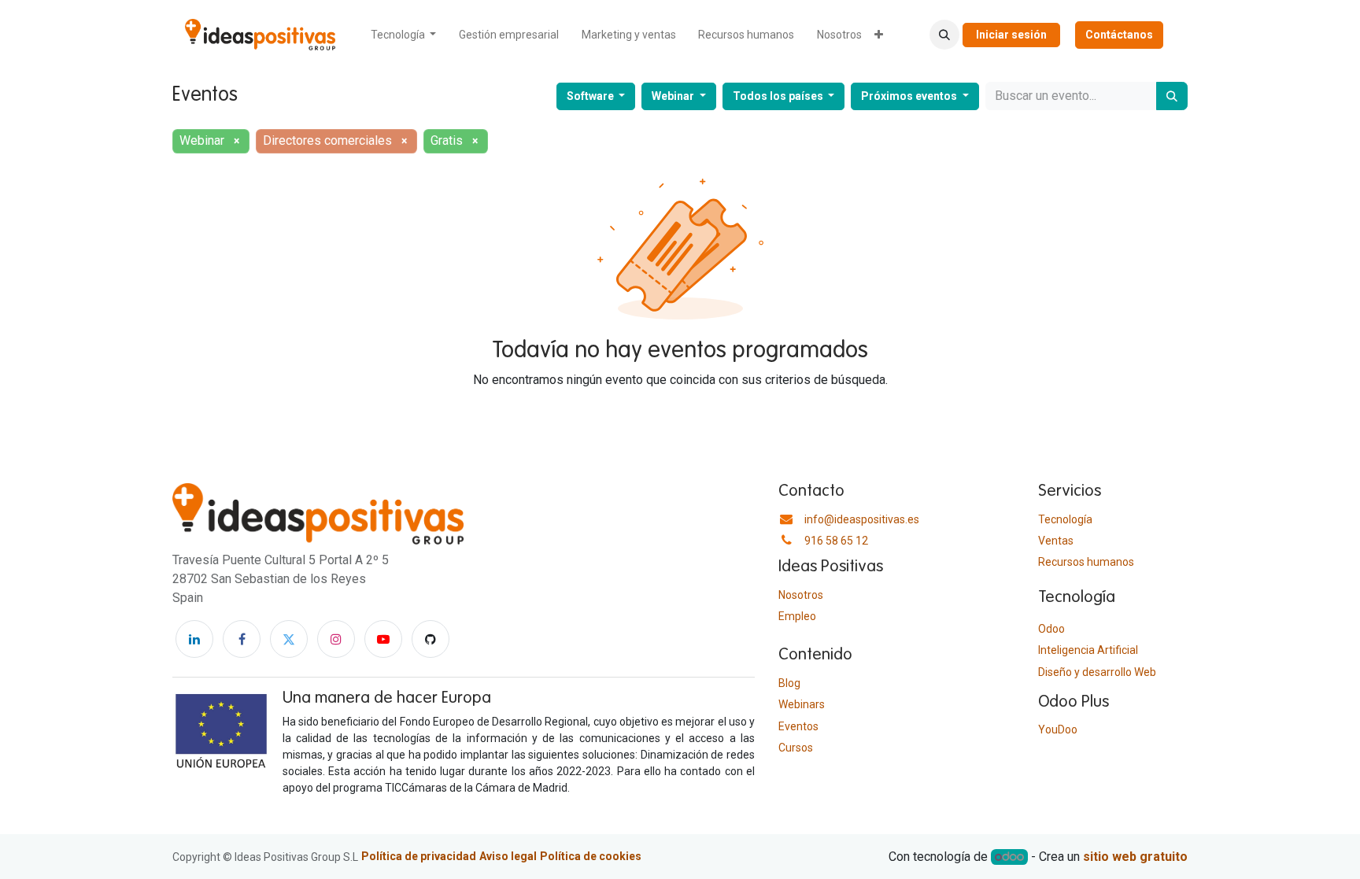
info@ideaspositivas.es (861, 519)
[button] (944, 35)
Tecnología (1065, 519)
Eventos (798, 726)
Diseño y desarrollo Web (1097, 672)
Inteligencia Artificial (1088, 650)
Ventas (1056, 540)
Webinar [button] (674, 96)
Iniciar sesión (1011, 34)
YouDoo (1057, 729)
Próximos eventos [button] (910, 96)
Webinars (801, 704)
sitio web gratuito (1135, 856)
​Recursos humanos (1086, 562)
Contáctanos (1119, 34)
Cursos (795, 747)
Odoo (1051, 628)
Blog (789, 683)
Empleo (797, 616)
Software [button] (591, 96)
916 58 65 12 (836, 540)
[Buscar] (1172, 96)
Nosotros (800, 595)
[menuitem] (403, 35)
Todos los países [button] (779, 96)
